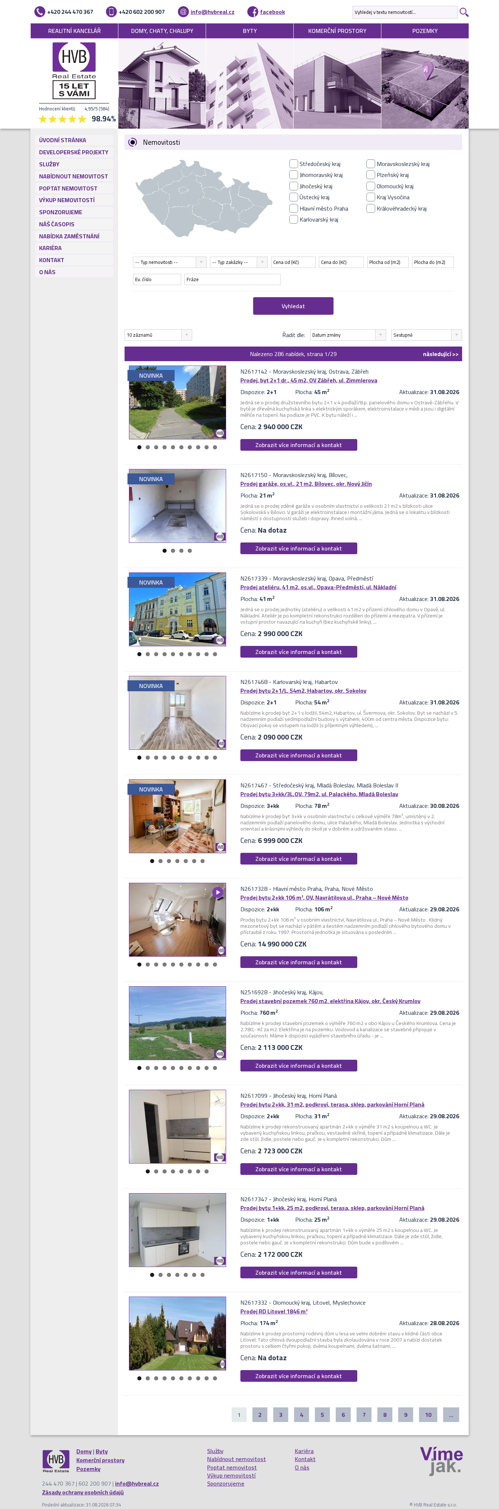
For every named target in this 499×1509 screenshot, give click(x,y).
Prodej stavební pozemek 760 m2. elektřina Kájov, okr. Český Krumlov (330, 1000)
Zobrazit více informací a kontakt (298, 444)
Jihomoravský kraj (321, 174)
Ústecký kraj (315, 197)
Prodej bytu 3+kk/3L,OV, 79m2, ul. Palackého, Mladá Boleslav (319, 793)
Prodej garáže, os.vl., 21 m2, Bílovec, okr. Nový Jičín (306, 483)
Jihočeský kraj (316, 186)
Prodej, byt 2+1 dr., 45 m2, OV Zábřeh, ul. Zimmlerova (308, 380)
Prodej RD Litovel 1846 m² (274, 1311)
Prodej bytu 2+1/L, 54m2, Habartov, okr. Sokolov (303, 690)
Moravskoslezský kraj (403, 163)
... (451, 1414)
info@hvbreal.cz (213, 11)
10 (215, 447)
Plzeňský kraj (393, 174)
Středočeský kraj (320, 163)
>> (441, 353)
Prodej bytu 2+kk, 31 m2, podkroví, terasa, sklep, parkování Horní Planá (332, 1104)
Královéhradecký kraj (402, 208)
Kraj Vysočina (393, 197)
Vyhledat (293, 305)
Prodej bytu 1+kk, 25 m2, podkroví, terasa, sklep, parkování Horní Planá (332, 1207)
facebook (272, 11)
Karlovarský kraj (319, 219)
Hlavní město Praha (324, 208)
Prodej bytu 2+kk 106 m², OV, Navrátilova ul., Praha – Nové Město (324, 897)
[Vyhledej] (463, 12)
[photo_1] (177, 402)
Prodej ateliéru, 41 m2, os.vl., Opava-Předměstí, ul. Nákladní (318, 587)
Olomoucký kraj (395, 186)
